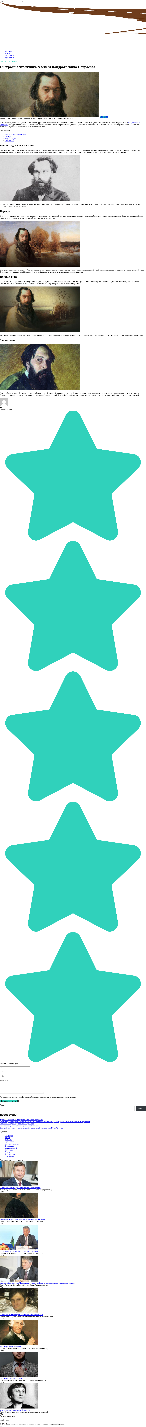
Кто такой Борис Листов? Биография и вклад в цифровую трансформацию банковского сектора (37, 1283)
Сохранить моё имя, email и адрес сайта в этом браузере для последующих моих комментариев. (40, 1097)
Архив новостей (11, 1148)
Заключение (9, 141)
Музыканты (9, 57)
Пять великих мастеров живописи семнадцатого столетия (22, 1219)
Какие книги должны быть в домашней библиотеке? (20, 1126)
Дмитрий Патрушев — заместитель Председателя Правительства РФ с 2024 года (31, 1128)
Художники (9, 55)
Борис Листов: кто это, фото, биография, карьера (19, 1251)
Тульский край (10, 1156)
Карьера (8, 136)
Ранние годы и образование (15, 134)
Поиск (2, 1105)
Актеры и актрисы (12, 1144)
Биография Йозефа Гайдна (10, 1346)
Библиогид (9, 1150)
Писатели (8, 51)
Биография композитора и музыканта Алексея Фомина (21, 1315)
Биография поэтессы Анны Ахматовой (15, 1410)
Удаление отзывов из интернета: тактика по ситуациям (21, 1120)
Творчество (9, 1152)
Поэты (7, 53)
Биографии (104, 117)
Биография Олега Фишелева (11, 1378)
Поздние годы (10, 139)
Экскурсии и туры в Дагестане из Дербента (17, 1124)
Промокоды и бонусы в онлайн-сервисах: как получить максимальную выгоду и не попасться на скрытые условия (45, 1122)
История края (10, 1154)
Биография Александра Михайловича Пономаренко (20, 1188)
